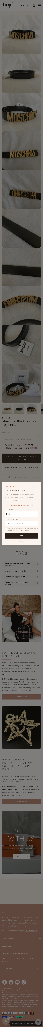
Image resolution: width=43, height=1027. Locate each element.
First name (9, 510)
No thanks (21, 541)
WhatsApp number (12, 519)
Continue (21, 536)
